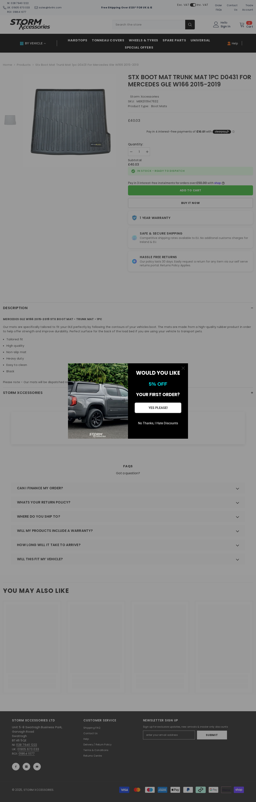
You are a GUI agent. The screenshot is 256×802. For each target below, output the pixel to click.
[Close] (183, 368)
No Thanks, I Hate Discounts (158, 423)
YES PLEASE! (158, 408)
